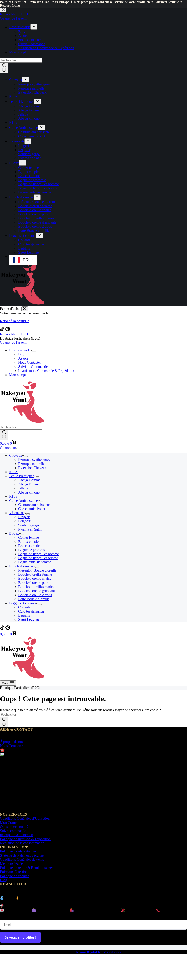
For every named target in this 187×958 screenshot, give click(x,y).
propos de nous (12, 742)
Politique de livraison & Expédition (25, 839)
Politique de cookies (14, 876)
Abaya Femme (28, 484)
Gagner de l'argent (13, 342)
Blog (21, 354)
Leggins (24, 615)
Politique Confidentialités (18, 851)
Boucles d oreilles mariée (36, 587)
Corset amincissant (31, 509)
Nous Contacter (29, 362)
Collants (24, 607)
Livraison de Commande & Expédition (46, 371)
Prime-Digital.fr (88, 952)
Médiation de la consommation (22, 843)
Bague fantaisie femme (34, 562)
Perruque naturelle (31, 464)
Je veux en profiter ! (20, 937)
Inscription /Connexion (16, 835)
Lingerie (24, 517)
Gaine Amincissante (23, 500)
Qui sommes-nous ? (14, 827)
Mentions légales (12, 863)
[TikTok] (2, 330)
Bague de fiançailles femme (38, 558)
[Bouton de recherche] (4, 435)
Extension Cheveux (32, 468)
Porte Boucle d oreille (33, 599)
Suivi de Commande (33, 366)
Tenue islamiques (21, 476)
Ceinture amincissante (34, 505)
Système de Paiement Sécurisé (22, 855)
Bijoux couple (28, 541)
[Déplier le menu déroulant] (34, 351)
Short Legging (28, 619)
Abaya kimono (29, 492)
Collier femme (28, 537)
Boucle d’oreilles (21, 566)
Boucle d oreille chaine (34, 578)
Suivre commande (13, 831)
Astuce (23, 358)
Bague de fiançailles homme (38, 554)
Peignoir (24, 521)
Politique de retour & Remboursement (27, 868)
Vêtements (16, 513)
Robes (13, 472)
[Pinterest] (7, 330)
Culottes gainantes (31, 611)
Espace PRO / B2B (14, 334)
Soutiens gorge (29, 525)
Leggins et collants (22, 603)
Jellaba (23, 488)
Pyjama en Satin (30, 529)
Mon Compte (9, 822)
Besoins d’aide (19, 350)
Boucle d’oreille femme (35, 574)
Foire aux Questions (14, 872)
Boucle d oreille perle (33, 583)
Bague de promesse (32, 550)
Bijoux (14, 533)
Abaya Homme (29, 480)
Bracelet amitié (29, 546)
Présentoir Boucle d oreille (37, 570)
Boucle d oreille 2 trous (35, 595)
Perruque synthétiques (34, 459)
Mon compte (18, 375)
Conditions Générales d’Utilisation (25, 818)
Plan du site (112, 952)
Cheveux (15, 455)
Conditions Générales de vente (22, 859)
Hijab (13, 496)
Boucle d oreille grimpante (37, 591)
